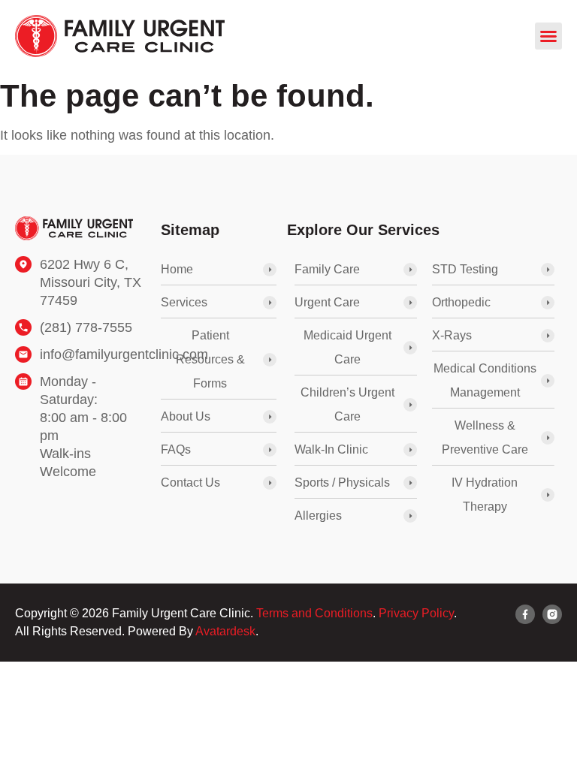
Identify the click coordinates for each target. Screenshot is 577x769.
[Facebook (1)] (525, 614)
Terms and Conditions (314, 613)
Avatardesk (225, 631)
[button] (548, 36)
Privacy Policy (416, 613)
